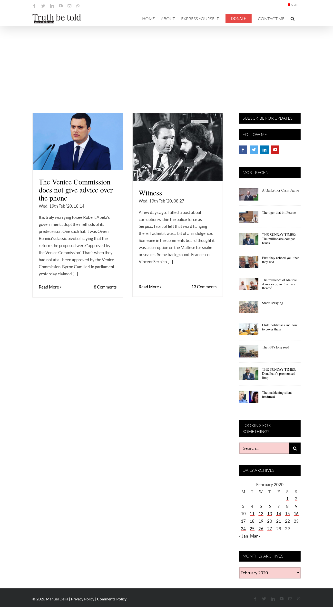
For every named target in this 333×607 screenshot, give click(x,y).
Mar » (255, 536)
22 (287, 521)
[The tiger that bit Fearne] (248, 218)
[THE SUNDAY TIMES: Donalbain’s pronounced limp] (248, 375)
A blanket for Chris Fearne (280, 190)
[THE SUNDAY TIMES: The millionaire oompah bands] (248, 240)
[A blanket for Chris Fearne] (248, 196)
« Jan (243, 536)
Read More (49, 286)
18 (252, 521)
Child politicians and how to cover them (279, 327)
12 (260, 513)
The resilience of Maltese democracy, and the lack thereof (279, 284)
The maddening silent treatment (277, 394)
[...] (75, 273)
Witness (150, 192)
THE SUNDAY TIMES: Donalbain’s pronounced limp (279, 373)
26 (260, 528)
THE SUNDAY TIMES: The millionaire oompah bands (279, 238)
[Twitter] (254, 149)
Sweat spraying (272, 302)
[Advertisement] (166, 63)
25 (252, 528)
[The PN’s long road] (248, 353)
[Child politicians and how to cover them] (248, 331)
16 (296, 513)
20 (269, 521)
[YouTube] (275, 149)
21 (278, 521)
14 (278, 513)
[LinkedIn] (264, 149)
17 (243, 521)
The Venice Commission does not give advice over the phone (76, 189)
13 (269, 513)
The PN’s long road (275, 347)
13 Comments (203, 286)
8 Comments (105, 286)
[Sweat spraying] (248, 309)
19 (260, 521)
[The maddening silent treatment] (248, 398)
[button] (292, 18)
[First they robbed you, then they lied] (248, 263)
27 (269, 528)
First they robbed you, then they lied (280, 259)
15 (287, 513)
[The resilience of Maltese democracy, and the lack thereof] (248, 286)
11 (252, 513)
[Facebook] (243, 149)
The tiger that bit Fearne (279, 212)
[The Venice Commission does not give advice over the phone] (78, 141)
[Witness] (178, 147)
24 (243, 528)
